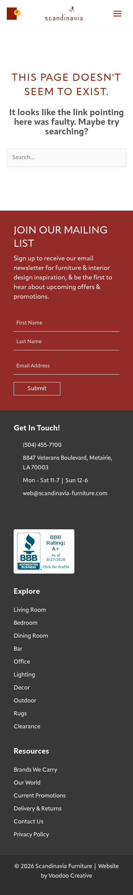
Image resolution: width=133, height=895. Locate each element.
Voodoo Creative (70, 876)
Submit (37, 389)
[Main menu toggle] (117, 13)
